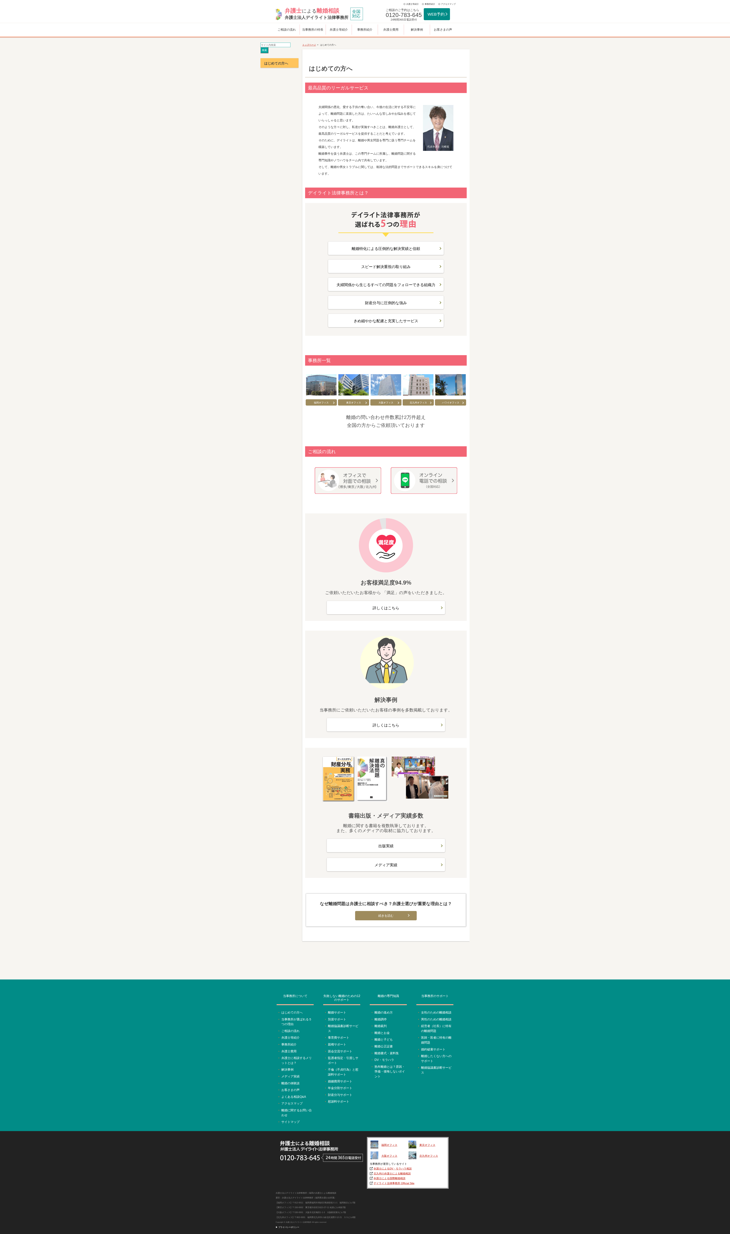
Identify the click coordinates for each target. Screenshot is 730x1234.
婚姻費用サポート (340, 1081)
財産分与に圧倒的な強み (386, 303)
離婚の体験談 (290, 1083)
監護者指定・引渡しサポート (343, 1060)
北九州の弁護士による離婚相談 (392, 1173)
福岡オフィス (321, 402)
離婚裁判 (381, 1026)
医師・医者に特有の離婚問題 (436, 1040)
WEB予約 (436, 14)
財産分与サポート (340, 1094)
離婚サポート (337, 1012)
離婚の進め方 (384, 1012)
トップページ (309, 45)
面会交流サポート (340, 1051)
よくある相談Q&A (293, 1096)
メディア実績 (386, 865)
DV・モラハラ (384, 1059)
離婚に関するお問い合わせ (296, 1113)
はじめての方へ (292, 1012)
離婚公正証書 (384, 1046)
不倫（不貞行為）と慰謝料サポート (343, 1072)
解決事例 (417, 29)
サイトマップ (290, 1121)
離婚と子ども (384, 1039)
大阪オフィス (385, 402)
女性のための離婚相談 (436, 1012)
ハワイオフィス (450, 402)
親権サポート (337, 1044)
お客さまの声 (443, 29)
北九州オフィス (418, 402)
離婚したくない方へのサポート (436, 1058)
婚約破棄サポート (433, 1049)
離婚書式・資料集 (387, 1053)
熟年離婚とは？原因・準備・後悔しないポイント (390, 1071)
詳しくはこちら (386, 608)
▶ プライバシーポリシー (287, 1227)
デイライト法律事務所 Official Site (394, 1183)
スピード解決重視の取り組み (386, 267)
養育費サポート (338, 1037)
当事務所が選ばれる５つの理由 (296, 1022)
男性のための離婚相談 (436, 1019)
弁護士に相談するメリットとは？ (296, 1060)
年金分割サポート (340, 1088)
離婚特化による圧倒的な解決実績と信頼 (386, 249)
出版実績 (386, 846)
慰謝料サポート (338, 1101)
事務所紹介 (430, 4)
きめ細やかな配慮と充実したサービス (386, 321)
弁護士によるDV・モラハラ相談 (393, 1168)
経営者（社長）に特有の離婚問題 (436, 1028)
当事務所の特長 (312, 29)
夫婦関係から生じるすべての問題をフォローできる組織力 (385, 285)
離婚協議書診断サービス (343, 1028)
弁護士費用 (390, 29)
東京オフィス (353, 402)
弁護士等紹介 (412, 4)
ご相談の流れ (287, 29)
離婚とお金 (382, 1032)
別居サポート (337, 1019)
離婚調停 (381, 1019)
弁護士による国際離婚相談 (389, 1178)
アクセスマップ (448, 4)
